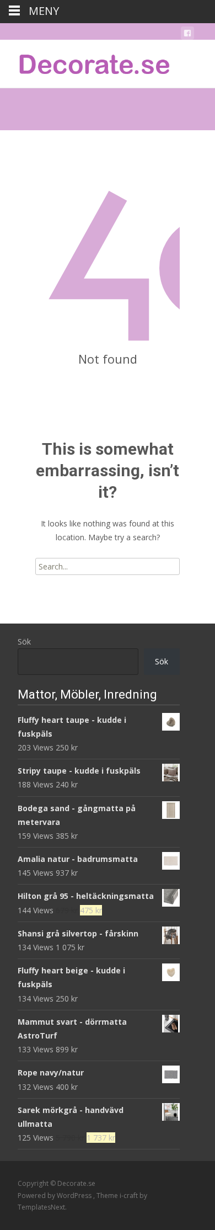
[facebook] (187, 35)
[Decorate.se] (86, 62)
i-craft (129, 1195)
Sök (24, 641)
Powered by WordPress (55, 1195)
